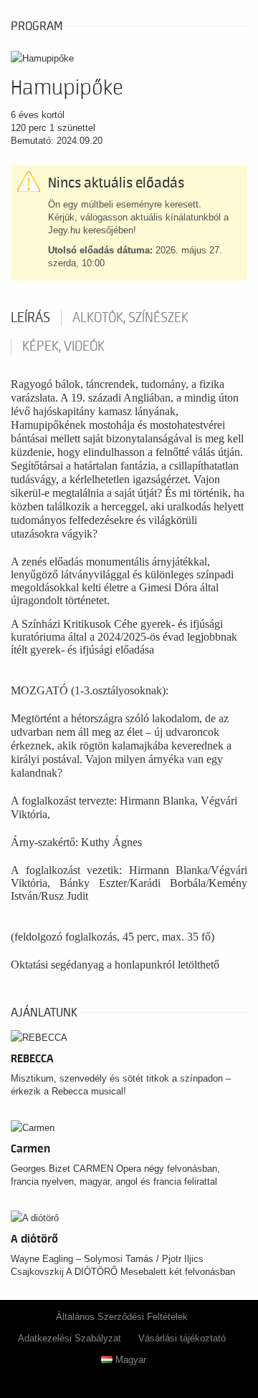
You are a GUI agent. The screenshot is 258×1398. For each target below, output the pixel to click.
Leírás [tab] (30, 318)
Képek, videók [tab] (63, 346)
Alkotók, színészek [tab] (130, 318)
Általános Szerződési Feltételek (122, 1316)
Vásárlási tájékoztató (182, 1338)
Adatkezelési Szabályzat (69, 1338)
